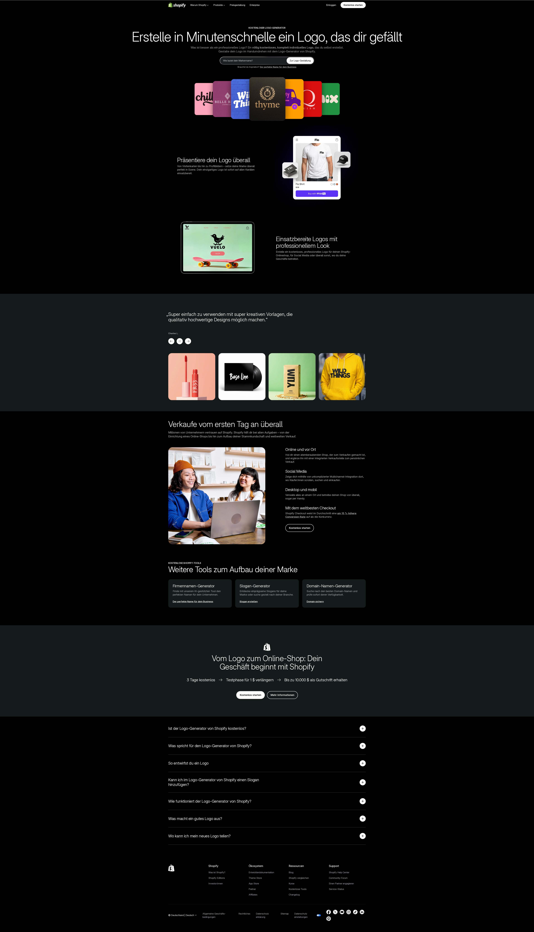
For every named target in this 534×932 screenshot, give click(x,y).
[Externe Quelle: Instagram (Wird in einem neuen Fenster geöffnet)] (348, 912)
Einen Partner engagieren (341, 883)
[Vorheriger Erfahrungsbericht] (171, 341)
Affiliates (253, 894)
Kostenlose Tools (297, 889)
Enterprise (255, 5)
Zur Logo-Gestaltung (300, 60)
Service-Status (336, 889)
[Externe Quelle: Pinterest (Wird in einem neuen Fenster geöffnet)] (328, 918)
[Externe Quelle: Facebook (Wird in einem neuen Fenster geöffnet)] (328, 912)
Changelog (294, 894)
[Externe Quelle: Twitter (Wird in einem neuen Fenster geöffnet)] (335, 912)
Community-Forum (338, 878)
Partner (252, 889)
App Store (254, 883)
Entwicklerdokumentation (261, 872)
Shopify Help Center (339, 872)
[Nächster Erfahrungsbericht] (188, 341)
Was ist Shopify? (216, 872)
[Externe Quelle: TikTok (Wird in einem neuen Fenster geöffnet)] (355, 912)
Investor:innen (215, 883)
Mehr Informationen (282, 695)
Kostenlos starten (353, 5)
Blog (291, 872)
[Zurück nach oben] (171, 868)
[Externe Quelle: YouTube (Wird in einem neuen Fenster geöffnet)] (342, 912)
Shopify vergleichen (299, 878)
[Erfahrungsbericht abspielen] (180, 341)
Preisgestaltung (237, 5)
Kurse (291, 883)
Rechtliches (244, 913)
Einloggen (331, 5)
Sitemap (284, 913)
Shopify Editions (216, 878)
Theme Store (255, 878)
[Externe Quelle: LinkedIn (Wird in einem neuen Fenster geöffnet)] (362, 912)
